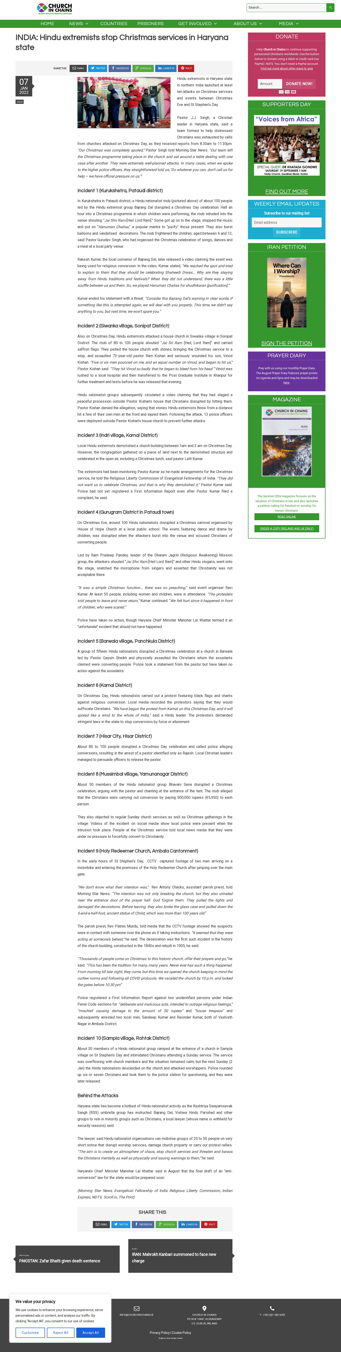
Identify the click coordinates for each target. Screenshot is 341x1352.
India (20, 102)
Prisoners (150, 23)
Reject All (60, 1333)
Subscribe (286, 232)
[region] (60, 1318)
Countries (113, 23)
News (76, 23)
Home (47, 23)
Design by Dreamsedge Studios (170, 1338)
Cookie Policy (181, 1333)
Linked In (168, 68)
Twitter (100, 68)
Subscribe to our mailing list (286, 213)
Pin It (188, 68)
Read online (287, 516)
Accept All (91, 1333)
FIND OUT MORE (286, 191)
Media (286, 23)
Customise (30, 1333)
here (286, 382)
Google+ (145, 68)
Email (80, 68)
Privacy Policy (160, 1333)
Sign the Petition (286, 343)
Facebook (122, 68)
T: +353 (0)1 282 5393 (272, 1314)
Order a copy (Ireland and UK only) (287, 528)
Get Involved (194, 23)
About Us (245, 23)
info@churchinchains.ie (136, 1314)
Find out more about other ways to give (287, 68)
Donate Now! (299, 84)
